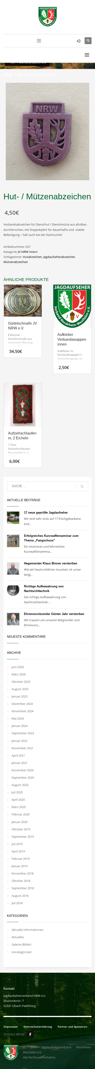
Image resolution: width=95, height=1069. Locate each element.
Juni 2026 (18, 667)
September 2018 (23, 888)
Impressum (10, 1026)
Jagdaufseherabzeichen (59, 257)
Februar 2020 (21, 814)
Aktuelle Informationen (27, 930)
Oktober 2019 (21, 829)
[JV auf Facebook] (30, 1034)
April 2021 (18, 755)
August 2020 (20, 785)
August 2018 (20, 896)
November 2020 (22, 770)
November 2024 (22, 711)
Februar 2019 (21, 859)
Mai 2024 (18, 718)
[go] (82, 486)
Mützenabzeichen (15, 262)
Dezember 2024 (22, 704)
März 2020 (19, 807)
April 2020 (18, 799)
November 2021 (22, 748)
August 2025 (20, 689)
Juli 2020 (17, 792)
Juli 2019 (17, 844)
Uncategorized (21, 952)
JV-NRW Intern (28, 252)
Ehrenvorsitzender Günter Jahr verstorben (54, 614)
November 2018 (22, 873)
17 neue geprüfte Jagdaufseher (46, 512)
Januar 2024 (19, 726)
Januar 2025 (19, 696)
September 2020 (23, 777)
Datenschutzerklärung (38, 1026)
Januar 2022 (19, 741)
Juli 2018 (17, 903)
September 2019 (23, 837)
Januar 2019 (19, 866)
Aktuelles (18, 937)
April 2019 (18, 851)
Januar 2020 (19, 822)
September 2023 (23, 733)
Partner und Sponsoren (72, 1026)
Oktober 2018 (21, 881)
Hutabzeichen (32, 257)
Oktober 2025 (21, 682)
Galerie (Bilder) (21, 944)
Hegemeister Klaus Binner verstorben (50, 563)
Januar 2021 (19, 763)
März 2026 (19, 674)
